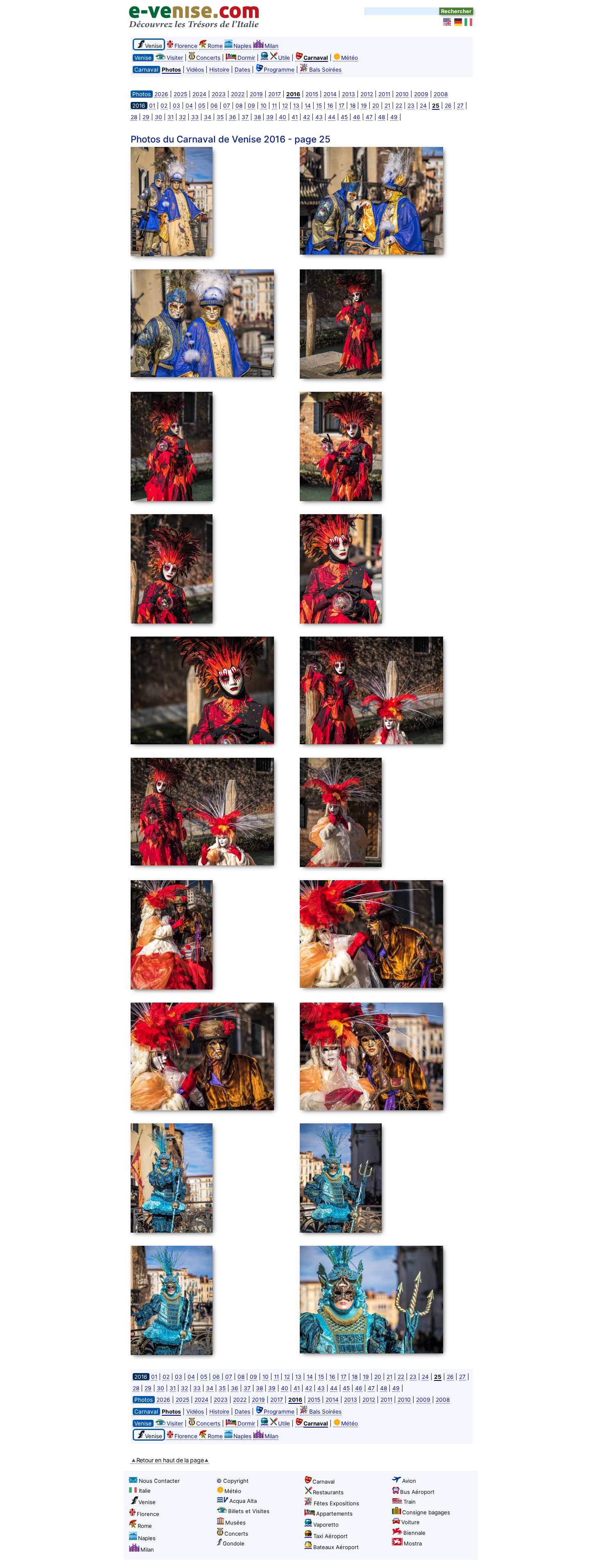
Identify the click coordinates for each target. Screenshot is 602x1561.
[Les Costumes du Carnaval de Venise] (213, 203)
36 (232, 117)
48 (381, 117)
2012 (366, 94)
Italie (145, 1490)
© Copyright (233, 1480)
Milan (271, 46)
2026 (161, 94)
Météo (349, 57)
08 (238, 105)
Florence (185, 46)
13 (296, 105)
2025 (180, 94)
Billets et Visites (248, 1511)
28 (134, 117)
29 (146, 117)
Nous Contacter (159, 1480)
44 (331, 117)
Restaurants (328, 1492)
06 (214, 105)
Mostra (413, 1543)
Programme (279, 69)
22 (399, 105)
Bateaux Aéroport (336, 1547)
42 (306, 117)
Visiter (175, 57)
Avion (409, 1480)
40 (282, 117)
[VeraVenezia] (468, 22)
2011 (384, 94)
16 (330, 105)
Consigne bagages (426, 1512)
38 (257, 117)
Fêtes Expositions (336, 1503)
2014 (330, 94)
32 (182, 117)
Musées (235, 1522)
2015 (312, 94)
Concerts (208, 57)
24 (423, 105)
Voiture (410, 1522)
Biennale (414, 1532)
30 (158, 117)
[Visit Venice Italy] (447, 22)
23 (410, 105)
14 (308, 105)
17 (341, 105)
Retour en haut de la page (170, 1460)
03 (176, 105)
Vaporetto (326, 1524)
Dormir (246, 57)
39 (270, 117)
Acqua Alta (243, 1501)
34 (207, 117)
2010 (402, 94)
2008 (441, 94)
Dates (242, 69)
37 (245, 117)
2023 (219, 94)
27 (460, 105)
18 (352, 105)
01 (152, 105)
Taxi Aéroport (330, 1536)
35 (220, 117)
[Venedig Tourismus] (458, 22)
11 (274, 105)
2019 (256, 94)
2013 (348, 94)
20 (375, 105)
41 (295, 117)
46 (356, 117)
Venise (147, 1502)
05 (201, 105)
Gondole (233, 1543)
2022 (237, 94)
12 (285, 105)
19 (364, 105)
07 (226, 105)
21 (387, 105)
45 (344, 117)
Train (409, 1501)
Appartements (334, 1513)
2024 (199, 94)
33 (195, 117)
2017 (274, 94)
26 (448, 105)
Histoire (219, 69)
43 (319, 117)
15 (319, 105)
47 (369, 117)
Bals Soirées (325, 69)
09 (251, 105)
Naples (242, 46)
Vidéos (195, 69)
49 (394, 117)
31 (170, 117)
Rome (215, 46)
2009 (421, 94)
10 (263, 105)
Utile (284, 57)
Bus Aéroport (417, 1492)
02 (164, 105)
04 (189, 105)
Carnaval (323, 1481)
